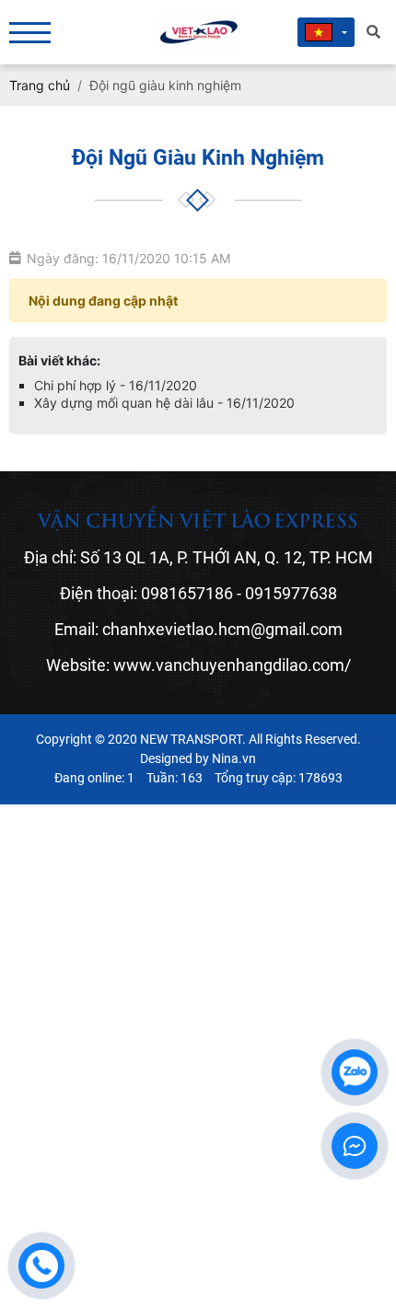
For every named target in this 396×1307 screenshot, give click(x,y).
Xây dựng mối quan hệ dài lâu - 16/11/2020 (164, 403)
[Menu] (30, 32)
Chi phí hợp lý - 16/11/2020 (115, 385)
